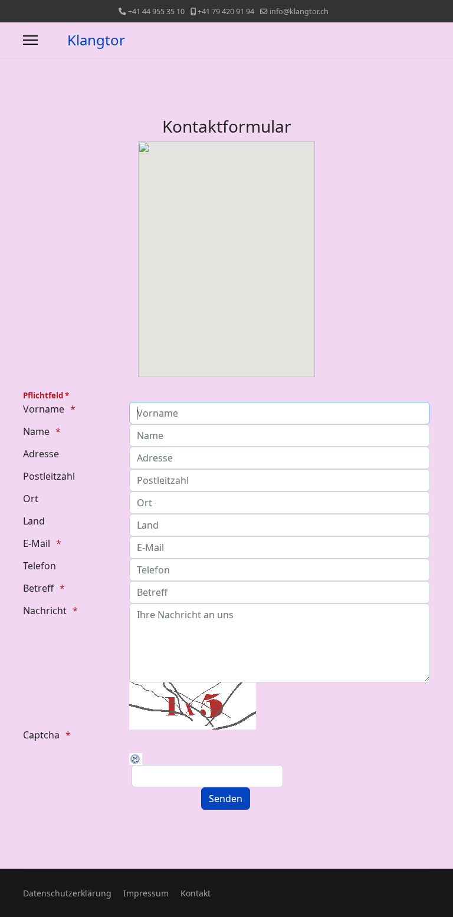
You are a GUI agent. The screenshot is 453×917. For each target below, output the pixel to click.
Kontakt (195, 893)
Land (34, 520)
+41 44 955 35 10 (156, 11)
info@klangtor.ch (299, 11)
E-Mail (36, 543)
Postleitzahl (49, 476)
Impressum (146, 893)
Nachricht (45, 610)
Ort (30, 498)
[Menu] (30, 40)
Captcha (41, 734)
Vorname (43, 409)
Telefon (39, 565)
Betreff (38, 588)
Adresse (41, 453)
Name (36, 431)
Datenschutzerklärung (67, 893)
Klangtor (96, 40)
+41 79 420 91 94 (226, 11)
